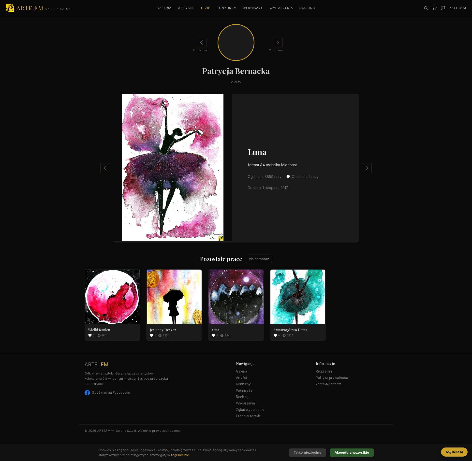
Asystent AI (454, 452)
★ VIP (205, 8)
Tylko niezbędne (307, 452)
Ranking (307, 8)
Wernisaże (253, 8)
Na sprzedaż (259, 259)
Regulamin (324, 371)
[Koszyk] (434, 8)
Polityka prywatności (332, 378)
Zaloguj (457, 8)
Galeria (164, 8)
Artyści (186, 8)
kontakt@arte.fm (328, 384)
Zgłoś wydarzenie (250, 410)
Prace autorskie (248, 416)
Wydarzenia (281, 8)
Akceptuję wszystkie (352, 452)
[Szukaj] (426, 8)
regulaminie (180, 455)
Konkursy (226, 8)
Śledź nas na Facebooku (111, 392)
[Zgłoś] (443, 8)
